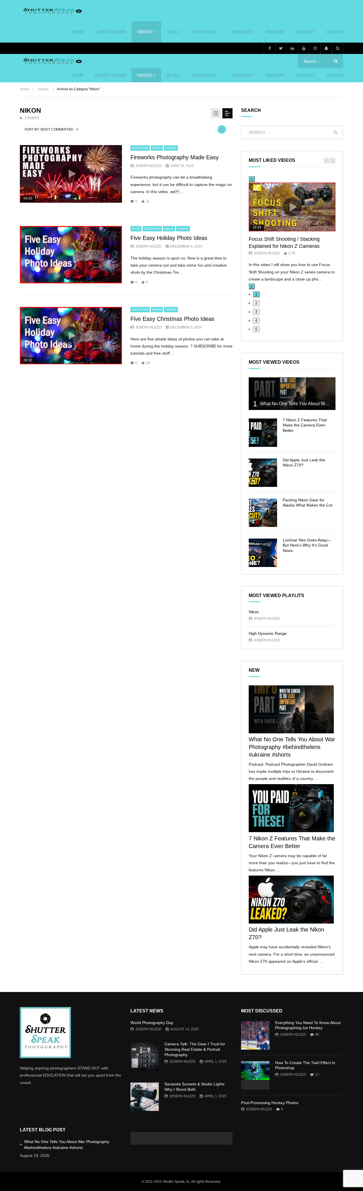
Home (24, 89)
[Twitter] (280, 48)
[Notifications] (326, 48)
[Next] (252, 286)
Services (241, 32)
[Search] (337, 48)
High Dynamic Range (268, 633)
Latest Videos (110, 32)
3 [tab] (256, 312)
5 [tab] (256, 329)
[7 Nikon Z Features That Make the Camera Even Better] (263, 432)
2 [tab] (256, 303)
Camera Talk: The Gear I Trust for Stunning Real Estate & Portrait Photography (194, 1049)
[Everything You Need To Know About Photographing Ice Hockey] (255, 1035)
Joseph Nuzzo (148, 166)
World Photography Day (151, 1022)
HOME (78, 32)
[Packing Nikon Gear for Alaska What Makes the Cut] (263, 513)
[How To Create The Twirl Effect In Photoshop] (255, 1075)
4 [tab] (256, 321)
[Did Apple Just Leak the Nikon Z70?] (263, 473)
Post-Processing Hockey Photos (269, 1102)
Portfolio (204, 32)
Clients (334, 32)
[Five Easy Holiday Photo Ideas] (71, 255)
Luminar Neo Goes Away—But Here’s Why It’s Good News (307, 545)
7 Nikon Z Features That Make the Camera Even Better (305, 425)
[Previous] (252, 179)
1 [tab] (256, 294)
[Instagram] (314, 48)
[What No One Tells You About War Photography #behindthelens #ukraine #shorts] (292, 393)
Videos (144, 32)
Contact (305, 32)
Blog (172, 32)
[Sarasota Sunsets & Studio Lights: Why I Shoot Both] (144, 1097)
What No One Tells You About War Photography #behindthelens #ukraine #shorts (292, 747)
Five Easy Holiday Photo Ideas (168, 238)
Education (140, 148)
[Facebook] (269, 48)
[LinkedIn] (292, 48)
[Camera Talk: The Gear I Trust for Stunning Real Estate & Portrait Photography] (144, 1057)
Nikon (156, 148)
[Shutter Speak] (52, 11)
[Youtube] (303, 48)
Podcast (275, 32)
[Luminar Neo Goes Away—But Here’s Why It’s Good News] (263, 553)
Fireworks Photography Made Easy (174, 157)
